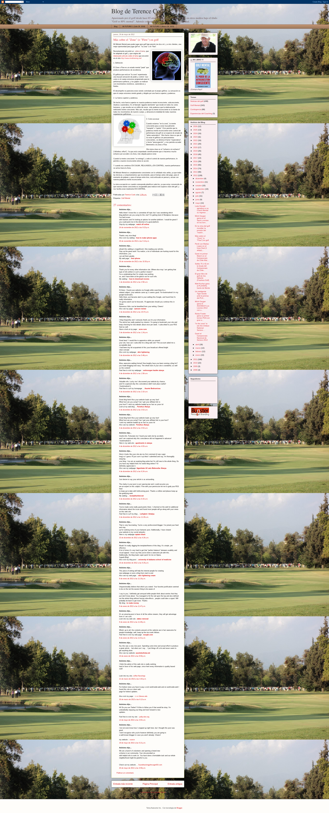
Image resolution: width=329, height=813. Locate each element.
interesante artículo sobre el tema (125, 56)
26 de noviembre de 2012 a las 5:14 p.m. (134, 241)
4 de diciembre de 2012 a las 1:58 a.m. (133, 373)
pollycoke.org (144, 717)
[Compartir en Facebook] (161, 194)
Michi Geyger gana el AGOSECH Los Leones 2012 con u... (202, 305)
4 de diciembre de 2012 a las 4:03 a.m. (133, 446)
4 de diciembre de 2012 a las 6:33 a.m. (133, 499)
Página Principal (150, 784)
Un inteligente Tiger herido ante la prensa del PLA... (202, 294)
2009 (195, 366)
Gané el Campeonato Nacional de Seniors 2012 (201, 337)
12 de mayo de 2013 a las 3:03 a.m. (132, 720)
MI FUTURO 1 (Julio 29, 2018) (133, 26)
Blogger (179, 808)
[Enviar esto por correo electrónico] (153, 194)
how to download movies (139, 279)
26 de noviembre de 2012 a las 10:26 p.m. (134, 261)
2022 (195, 140)
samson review (140, 309)
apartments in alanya (143, 443)
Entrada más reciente (123, 784)
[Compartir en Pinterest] (163, 194)
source (132, 740)
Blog (115, 26)
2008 (195, 370)
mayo (197, 203)
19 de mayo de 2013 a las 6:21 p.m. (132, 743)
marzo (198, 348)
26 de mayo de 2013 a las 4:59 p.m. (132, 768)
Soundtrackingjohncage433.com (150, 765)
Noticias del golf (196, 101)
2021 (195, 144)
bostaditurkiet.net (137, 496)
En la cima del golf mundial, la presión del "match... (202, 229)
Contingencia (195, 109)
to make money (133, 603)
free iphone (135, 258)
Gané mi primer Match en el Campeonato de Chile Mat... (202, 257)
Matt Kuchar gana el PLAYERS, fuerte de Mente (202, 286)
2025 (195, 130)
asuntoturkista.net (143, 653)
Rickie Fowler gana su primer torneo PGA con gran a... (202, 317)
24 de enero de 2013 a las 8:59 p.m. (132, 656)
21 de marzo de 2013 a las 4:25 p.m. (132, 679)
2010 (195, 363)
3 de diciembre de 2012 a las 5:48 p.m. (133, 355)
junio (197, 199)
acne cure (143, 329)
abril (197, 344)
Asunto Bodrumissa (152, 388)
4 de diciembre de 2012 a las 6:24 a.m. (133, 471)
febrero (198, 351)
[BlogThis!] (156, 194)
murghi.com (148, 635)
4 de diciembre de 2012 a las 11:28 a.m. (134, 517)
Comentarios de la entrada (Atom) (153, 792)
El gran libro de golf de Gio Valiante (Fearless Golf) (202, 277)
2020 (195, 147)
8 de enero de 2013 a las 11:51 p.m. (132, 638)
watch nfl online (142, 224)
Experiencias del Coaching (201, 113)
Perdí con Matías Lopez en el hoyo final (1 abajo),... (202, 247)
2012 (195, 175)
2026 (195, 126)
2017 (195, 158)
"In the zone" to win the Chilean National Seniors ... (202, 327)
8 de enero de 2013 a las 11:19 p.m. (132, 579)
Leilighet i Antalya (147, 514)
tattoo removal (142, 619)
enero (198, 355)
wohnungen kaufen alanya (153, 370)
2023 (195, 137)
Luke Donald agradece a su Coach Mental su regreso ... (202, 209)
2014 (195, 168)
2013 (195, 172)
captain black (140, 534)
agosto (198, 192)
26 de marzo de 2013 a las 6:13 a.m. (132, 699)
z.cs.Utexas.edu (141, 696)
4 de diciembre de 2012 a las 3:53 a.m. (133, 410)
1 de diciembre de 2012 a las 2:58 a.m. (133, 282)
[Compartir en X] (158, 194)
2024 (195, 133)
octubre (198, 186)
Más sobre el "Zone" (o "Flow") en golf (202, 238)
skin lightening (143, 352)
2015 (195, 165)
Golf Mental (125, 198)
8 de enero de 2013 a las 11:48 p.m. (132, 622)
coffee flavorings (139, 676)
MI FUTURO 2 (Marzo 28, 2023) (162, 26)
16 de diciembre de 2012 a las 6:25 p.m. (134, 563)
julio (197, 196)
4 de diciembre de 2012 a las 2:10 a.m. (133, 392)
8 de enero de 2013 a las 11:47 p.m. (132, 606)
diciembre (199, 178)
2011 (195, 359)
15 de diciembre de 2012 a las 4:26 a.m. (134, 538)
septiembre (200, 189)
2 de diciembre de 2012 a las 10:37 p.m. (134, 312)
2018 (195, 154)
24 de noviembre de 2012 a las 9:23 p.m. (134, 227)
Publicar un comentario (125, 773)
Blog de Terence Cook (138, 11)
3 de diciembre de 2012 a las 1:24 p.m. (133, 332)
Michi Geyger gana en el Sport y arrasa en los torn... (201, 219)
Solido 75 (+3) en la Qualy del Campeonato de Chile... (202, 267)
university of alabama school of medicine (154, 560)
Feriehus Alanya (143, 407)
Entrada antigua (175, 784)
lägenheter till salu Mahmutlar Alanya (151, 468)
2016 (195, 161)
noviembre (200, 182)
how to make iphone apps (146, 238)
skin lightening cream (147, 575)
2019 (195, 151)
